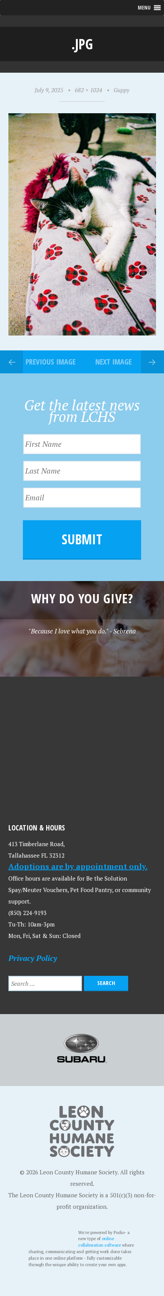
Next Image (113, 362)
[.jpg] (82, 333)
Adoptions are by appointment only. (78, 866)
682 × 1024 (88, 90)
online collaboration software (100, 1242)
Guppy (121, 90)
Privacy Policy (32, 958)
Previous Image (51, 362)
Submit (82, 539)
